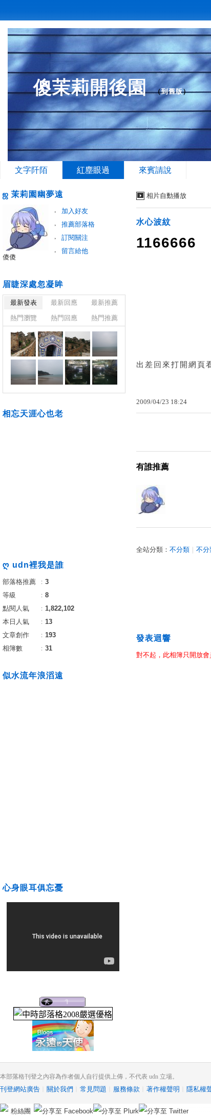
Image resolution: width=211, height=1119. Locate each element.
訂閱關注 (74, 237)
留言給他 (74, 251)
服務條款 (126, 1089)
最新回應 (64, 302)
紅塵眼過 (93, 170)
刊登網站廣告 (20, 1089)
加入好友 (74, 211)
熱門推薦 (104, 318)
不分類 (179, 549)
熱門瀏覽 (23, 318)
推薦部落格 (78, 224)
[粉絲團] (4, 1108)
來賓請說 (155, 170)
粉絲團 (21, 1111)
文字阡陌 (31, 170)
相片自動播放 (166, 195)
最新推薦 (104, 302)
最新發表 (23, 302)
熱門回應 (64, 318)
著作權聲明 (163, 1089)
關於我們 (60, 1089)
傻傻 (9, 257)
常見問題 (93, 1089)
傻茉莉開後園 (90, 87)
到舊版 (172, 91)
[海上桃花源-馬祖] (23, 343)
